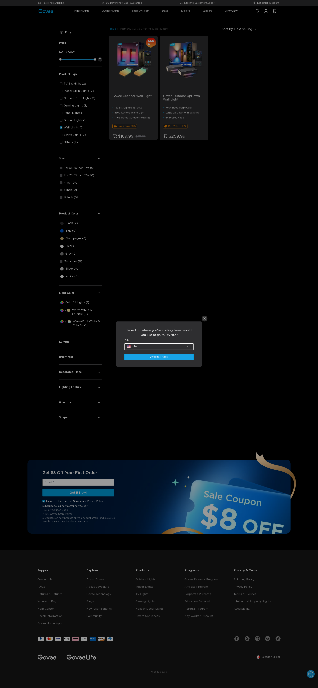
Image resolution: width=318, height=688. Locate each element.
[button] (159, 346)
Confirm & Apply (159, 357)
